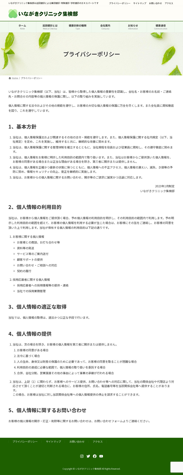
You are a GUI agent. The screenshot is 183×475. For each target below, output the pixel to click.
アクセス (169, 3)
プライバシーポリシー (119, 3)
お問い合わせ (155, 3)
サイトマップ (139, 3)
